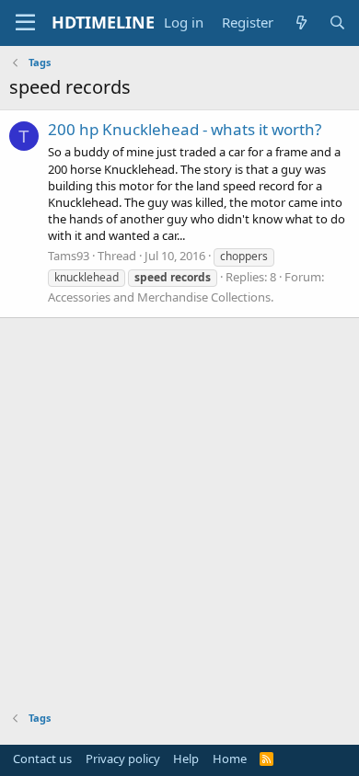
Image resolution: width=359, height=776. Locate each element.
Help (186, 758)
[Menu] (25, 23)
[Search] (337, 23)
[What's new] (300, 23)
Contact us (42, 758)
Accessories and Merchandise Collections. (160, 297)
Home (230, 758)
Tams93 (68, 255)
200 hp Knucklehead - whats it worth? (184, 129)
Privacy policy (123, 758)
